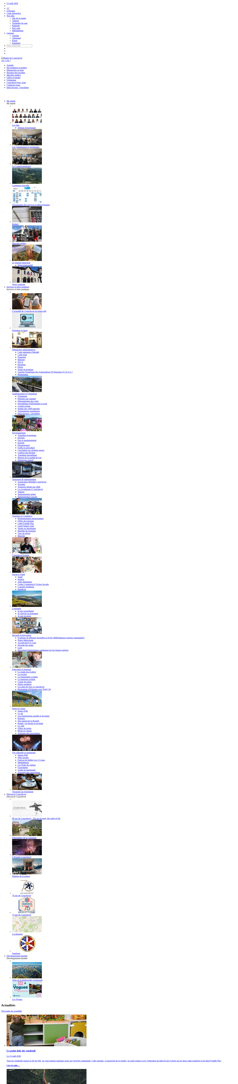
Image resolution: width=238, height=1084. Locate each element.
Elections (22, 364)
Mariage (21, 359)
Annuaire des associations (29, 733)
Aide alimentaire (25, 582)
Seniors (21, 579)
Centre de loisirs (25, 682)
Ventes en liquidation (27, 528)
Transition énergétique (27, 455)
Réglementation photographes (31, 518)
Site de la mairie (19, 18)
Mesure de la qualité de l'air (29, 457)
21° (8, 8)
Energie (21, 443)
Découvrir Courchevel (16, 794)
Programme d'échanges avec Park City (34, 689)
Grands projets (24, 406)
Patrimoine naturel (25, 460)
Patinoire (16, 26)
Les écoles (22, 674)
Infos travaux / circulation (18, 87)
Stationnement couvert (27, 497)
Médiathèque (17, 30)
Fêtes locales (23, 757)
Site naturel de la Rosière (28, 721)
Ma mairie (11, 101)
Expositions (23, 767)
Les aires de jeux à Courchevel (31, 687)
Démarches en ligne (15, 70)
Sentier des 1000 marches (29, 408)
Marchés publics (14, 75)
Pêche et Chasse (25, 731)
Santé (20, 577)
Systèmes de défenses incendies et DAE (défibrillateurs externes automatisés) (51, 638)
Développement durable (17, 956)
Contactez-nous (13, 85)
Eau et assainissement (27, 440)
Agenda (10, 65)
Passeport (22, 357)
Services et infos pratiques (18, 287)
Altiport (15, 21)
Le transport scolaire (26, 679)
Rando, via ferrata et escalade (30, 723)
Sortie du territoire (25, 369)
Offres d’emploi (13, 77)
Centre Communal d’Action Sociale (33, 584)
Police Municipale (25, 640)
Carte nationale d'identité (28, 352)
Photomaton (23, 374)
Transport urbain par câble (29, 487)
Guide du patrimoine (27, 770)
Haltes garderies (25, 684)
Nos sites (10, 16)
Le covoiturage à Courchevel (30, 489)
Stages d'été (23, 711)
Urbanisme (11, 80)
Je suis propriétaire (26, 611)
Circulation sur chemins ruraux (31, 450)
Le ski (20, 713)
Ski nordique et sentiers (17, 68)
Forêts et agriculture (26, 448)
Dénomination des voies (28, 401)
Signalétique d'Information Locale (32, 404)
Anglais (15, 35)
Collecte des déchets (26, 453)
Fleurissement (24, 445)
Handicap (22, 589)
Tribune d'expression (27, 128)
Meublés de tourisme (27, 531)
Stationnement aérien (27, 494)
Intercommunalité (25, 265)
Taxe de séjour (24, 533)
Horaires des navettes (16, 72)
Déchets (21, 438)
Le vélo (21, 726)
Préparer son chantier (27, 399)
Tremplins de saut (19, 23)
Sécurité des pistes (25, 645)
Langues (10, 33)
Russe (14, 40)
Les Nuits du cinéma (27, 765)
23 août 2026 (12, 3)
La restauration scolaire (28, 677)
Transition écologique (27, 435)
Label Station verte (26, 526)
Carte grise (22, 354)
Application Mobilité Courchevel (32, 482)
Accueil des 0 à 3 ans (27, 643)
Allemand (16, 38)
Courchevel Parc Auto (16, 82)
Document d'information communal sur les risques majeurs (43, 650)
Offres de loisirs (24, 728)
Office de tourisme (26, 521)
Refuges (21, 718)
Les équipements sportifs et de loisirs (33, 716)
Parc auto (16, 28)
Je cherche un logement (28, 613)
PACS (20, 362)
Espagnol (16, 43)
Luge (20, 648)
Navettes (21, 484)
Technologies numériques (29, 411)
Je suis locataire (24, 616)
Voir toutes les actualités (11, 1011)
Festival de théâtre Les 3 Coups (31, 760)
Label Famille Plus (26, 523)
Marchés (21, 536)
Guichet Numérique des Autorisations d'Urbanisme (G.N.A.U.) (45, 372)
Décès (20, 367)
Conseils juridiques (26, 587)
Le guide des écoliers (27, 672)
